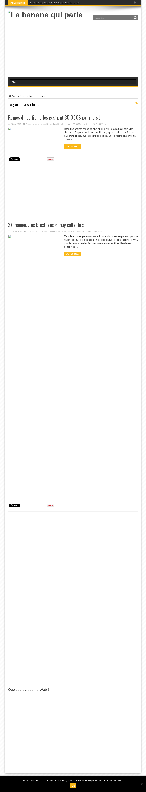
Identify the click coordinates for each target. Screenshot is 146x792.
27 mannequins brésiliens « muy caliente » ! (47, 224)
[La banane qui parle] (45, 15)
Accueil (15, 96)
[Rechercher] (135, 17)
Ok (73, 786)
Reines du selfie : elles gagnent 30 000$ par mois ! (54, 117)
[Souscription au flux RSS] (136, 103)
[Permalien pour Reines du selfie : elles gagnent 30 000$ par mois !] (34, 130)
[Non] (141, 784)
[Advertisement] (73, 48)
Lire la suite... (72, 146)
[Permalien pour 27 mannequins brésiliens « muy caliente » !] (34, 237)
